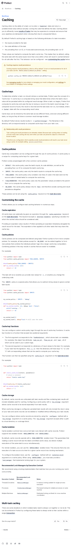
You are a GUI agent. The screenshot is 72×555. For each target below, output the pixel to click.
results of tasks (24, 31)
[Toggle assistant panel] (67, 3)
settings (61, 82)
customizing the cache (56, 59)
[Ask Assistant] (65, 76)
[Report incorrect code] (59, 76)
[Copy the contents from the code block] (62, 76)
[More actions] (69, 3)
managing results (15, 82)
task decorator (55, 194)
